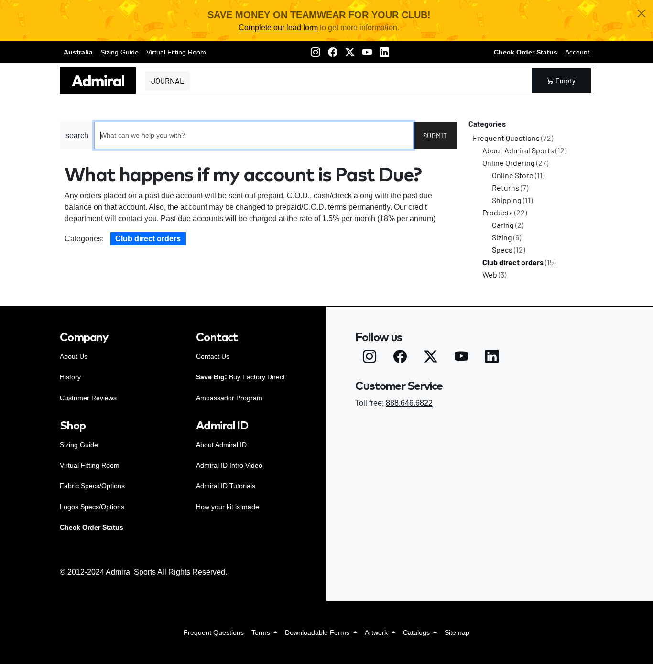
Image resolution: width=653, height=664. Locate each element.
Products (504, 212)
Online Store (518, 175)
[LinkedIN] (384, 52)
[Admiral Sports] (98, 80)
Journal (167, 80)
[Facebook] (332, 52)
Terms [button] (261, 632)
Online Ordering (515, 162)
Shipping (512, 199)
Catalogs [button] (417, 632)
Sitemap (457, 632)
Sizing (506, 237)
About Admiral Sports (524, 150)
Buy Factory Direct (240, 377)
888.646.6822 (409, 403)
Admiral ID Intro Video (229, 465)
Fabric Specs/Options (92, 486)
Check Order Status (525, 52)
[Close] (641, 13)
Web (494, 274)
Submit (435, 135)
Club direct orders (148, 239)
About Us (73, 356)
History (70, 377)
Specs (508, 249)
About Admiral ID (221, 445)
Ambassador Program (229, 398)
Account (577, 52)
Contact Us (212, 356)
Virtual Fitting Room (176, 52)
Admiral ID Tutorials (225, 486)
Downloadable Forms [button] (318, 632)
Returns (510, 187)
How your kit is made (227, 507)
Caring (507, 224)
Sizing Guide (119, 52)
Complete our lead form (278, 27)
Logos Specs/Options (92, 507)
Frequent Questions (513, 137)
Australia (78, 52)
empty (565, 80)
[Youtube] (367, 52)
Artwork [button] (377, 632)
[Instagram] (315, 52)
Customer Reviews (88, 398)
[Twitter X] (350, 52)
